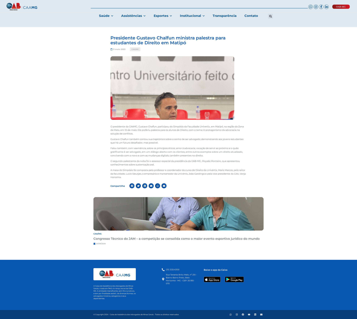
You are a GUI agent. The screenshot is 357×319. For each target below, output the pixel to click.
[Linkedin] (255, 314)
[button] (270, 16)
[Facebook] (243, 314)
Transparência (225, 16)
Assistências (131, 16)
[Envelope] (261, 314)
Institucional (190, 16)
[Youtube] (249, 314)
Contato (251, 16)
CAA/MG (135, 49)
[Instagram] (237, 314)
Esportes (161, 16)
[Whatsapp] (230, 314)
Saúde (104, 16)
